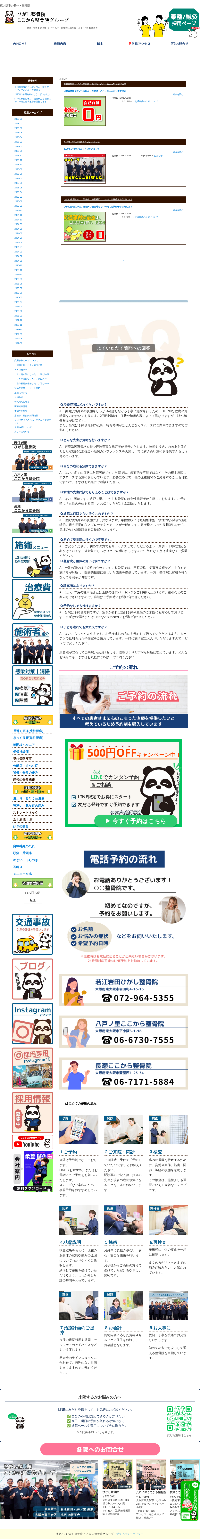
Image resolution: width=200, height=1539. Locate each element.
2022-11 (18, 325)
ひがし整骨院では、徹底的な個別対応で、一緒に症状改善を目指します (32, 100)
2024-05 (18, 242)
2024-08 (18, 229)
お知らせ (18, 397)
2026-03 (18, 142)
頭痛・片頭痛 (22, 853)
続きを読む (178, 94)
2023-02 (18, 311)
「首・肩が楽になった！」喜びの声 (31, 374)
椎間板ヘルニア (24, 744)
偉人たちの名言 (21, 401)
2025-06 (18, 183)
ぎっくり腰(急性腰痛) (28, 737)
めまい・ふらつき (25, 860)
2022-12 (18, 320)
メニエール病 (22, 873)
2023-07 (18, 288)
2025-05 (18, 187)
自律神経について (23, 427)
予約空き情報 (20, 411)
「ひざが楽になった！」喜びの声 (30, 379)
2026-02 (18, 146)
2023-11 (18, 270)
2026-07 (18, 123)
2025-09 (18, 169)
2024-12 (18, 210)
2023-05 (18, 297)
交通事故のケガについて (26, 360)
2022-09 (18, 334)
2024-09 (18, 224)
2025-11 (18, 160)
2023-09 (18, 279)
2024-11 (18, 215)
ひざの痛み (21, 826)
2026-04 (18, 137)
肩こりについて (21, 432)
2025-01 (18, 206)
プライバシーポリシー (130, 1533)
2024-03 (18, 252)
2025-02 (18, 201)
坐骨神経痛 (21, 751)
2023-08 (18, 284)
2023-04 (18, 302)
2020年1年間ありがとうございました (32, 94)
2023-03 (18, 306)
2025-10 (18, 164)
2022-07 (18, 343)
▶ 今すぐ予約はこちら (135, 821)
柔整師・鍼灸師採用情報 (26, 415)
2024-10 (18, 219)
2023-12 (18, 265)
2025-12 (18, 155)
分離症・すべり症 (25, 765)
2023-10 (18, 274)
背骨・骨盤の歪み (25, 772)
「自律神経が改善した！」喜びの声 (31, 383)
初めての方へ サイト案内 (27, 388)
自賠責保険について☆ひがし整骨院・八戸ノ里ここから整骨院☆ (32, 88)
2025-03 (18, 197)
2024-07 (18, 233)
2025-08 (18, 174)
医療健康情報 (20, 406)
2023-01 (18, 316)
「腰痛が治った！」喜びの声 (28, 365)
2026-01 (18, 151)
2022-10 (18, 329)
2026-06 (18, 128)
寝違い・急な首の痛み (28, 805)
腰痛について (20, 392)
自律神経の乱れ (24, 846)
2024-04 (18, 247)
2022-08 (18, 338)
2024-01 (18, 261)
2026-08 (18, 119)
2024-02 (18, 256)
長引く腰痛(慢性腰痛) (28, 730)
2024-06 (18, 238)
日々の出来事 (20, 369)
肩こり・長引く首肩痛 (28, 798)
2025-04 (18, 192)
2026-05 (18, 132)
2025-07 (18, 178)
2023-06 (18, 293)
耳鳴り (17, 867)
